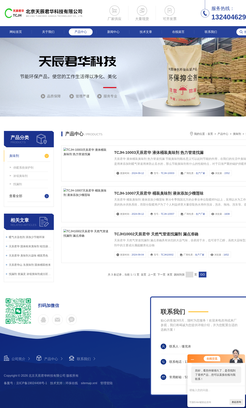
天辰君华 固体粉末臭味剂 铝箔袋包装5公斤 (30, 246)
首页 (210, 133)
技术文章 (146, 31)
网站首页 (16, 31)
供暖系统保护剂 (23, 167)
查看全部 (15, 196)
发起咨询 (236, 402)
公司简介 (18, 359)
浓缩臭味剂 (20, 175)
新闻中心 (113, 31)
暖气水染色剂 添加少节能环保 (27, 237)
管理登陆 (106, 383)
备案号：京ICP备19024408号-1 (25, 383)
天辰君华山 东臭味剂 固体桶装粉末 (30, 264)
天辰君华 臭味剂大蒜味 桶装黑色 (28, 255)
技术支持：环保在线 (64, 383)
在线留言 (178, 31)
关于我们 (48, 31)
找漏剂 (17, 184)
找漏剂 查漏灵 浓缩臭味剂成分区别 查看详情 (30, 274)
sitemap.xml (89, 383)
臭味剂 (14, 156)
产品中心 (81, 31)
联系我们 (211, 31)
